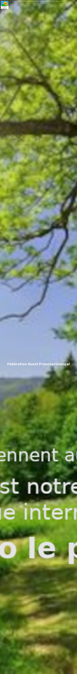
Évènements (58, 1)
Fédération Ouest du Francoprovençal (29, 1)
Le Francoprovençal (16, 1)
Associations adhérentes (44, 1)
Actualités (52, 1)
